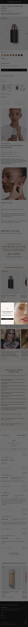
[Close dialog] (26, 303)
